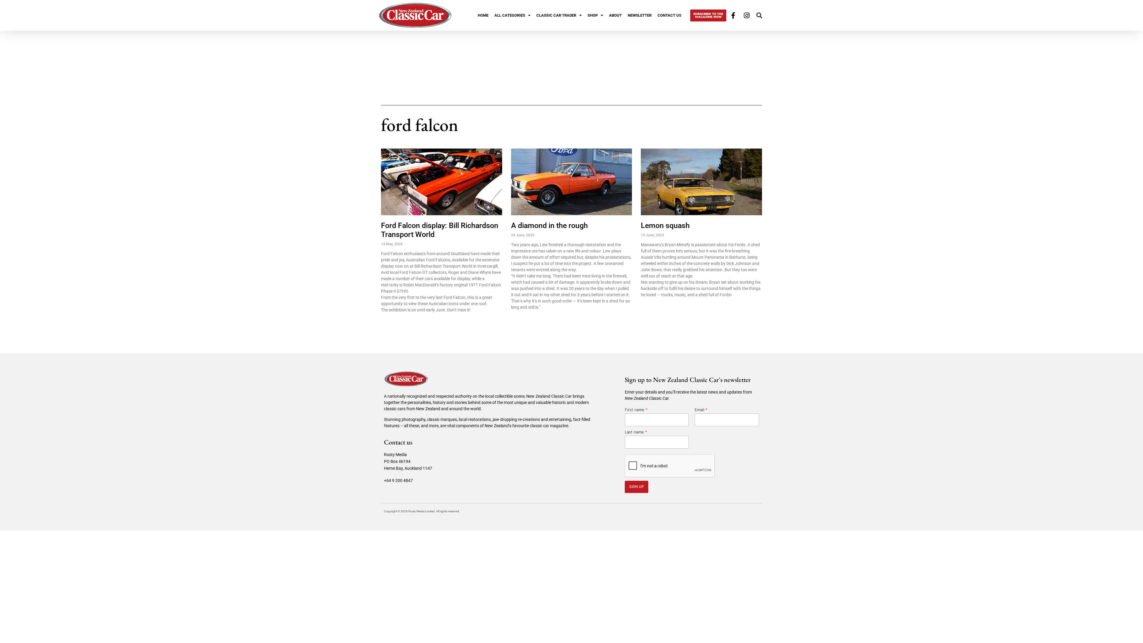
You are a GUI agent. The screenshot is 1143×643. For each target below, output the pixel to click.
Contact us (669, 15)
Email (701, 409)
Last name (636, 432)
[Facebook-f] (733, 15)
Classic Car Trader (556, 15)
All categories (509, 15)
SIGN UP (636, 486)
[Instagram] (746, 15)
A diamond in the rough (549, 225)
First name (636, 409)
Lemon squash (665, 225)
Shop (593, 15)
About (615, 15)
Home (483, 15)
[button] (759, 15)
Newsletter (640, 15)
